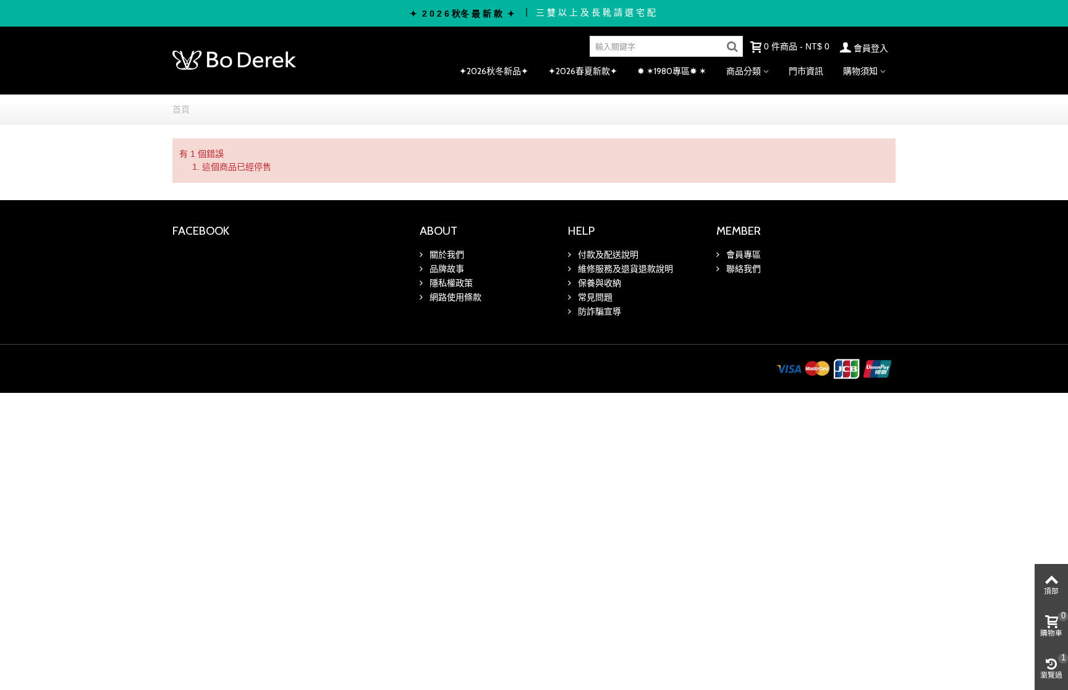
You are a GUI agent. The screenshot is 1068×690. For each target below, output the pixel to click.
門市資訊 (806, 71)
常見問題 (593, 297)
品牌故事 (445, 269)
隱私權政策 (450, 283)
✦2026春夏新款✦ (582, 71)
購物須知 (860, 71)
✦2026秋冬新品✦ (493, 71)
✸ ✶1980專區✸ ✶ (671, 71)
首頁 (181, 109)
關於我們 (445, 254)
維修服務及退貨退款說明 (624, 269)
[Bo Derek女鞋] (234, 60)
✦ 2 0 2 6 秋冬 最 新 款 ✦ (462, 14)
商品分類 (743, 71)
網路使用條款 (454, 297)
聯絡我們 (742, 269)
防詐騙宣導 (598, 311)
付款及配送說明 (606, 254)
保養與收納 (598, 283)
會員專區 (742, 254)
